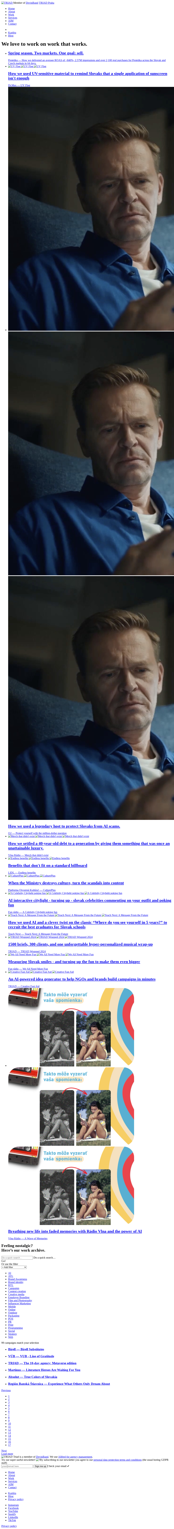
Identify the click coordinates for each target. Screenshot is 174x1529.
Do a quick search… (44, 1257)
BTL (10, 1285)
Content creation (17, 1291)
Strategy (12, 1334)
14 (9, 1435)
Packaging (13, 1315)
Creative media (16, 1294)
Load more (7, 1453)
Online (11, 1309)
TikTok (12, 1520)
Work (11, 14)
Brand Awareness (17, 1279)
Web (10, 1337)
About (11, 11)
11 (9, 1426)
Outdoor (12, 1312)
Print (10, 1324)
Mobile (12, 1306)
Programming (15, 1327)
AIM (10, 20)
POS (10, 1318)
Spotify (12, 1514)
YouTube (13, 1511)
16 (9, 1441)
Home (11, 8)
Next (4, 1450)
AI (9, 1273)
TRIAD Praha (46, 2)
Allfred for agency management (75, 1456)
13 (9, 1432)
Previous (6, 1390)
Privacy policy (16, 1499)
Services (12, 17)
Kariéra (12, 32)
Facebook (13, 1508)
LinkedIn (13, 1517)
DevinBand (32, 2)
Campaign (13, 1288)
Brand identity (15, 1282)
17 (9, 1444)
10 (9, 1423)
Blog (10, 35)
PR (10, 1321)
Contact (12, 23)
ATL (10, 1276)
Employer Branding (18, 1297)
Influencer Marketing (19, 1303)
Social (11, 1330)
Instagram (13, 1505)
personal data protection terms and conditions (117, 1459)
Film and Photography (20, 1300)
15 (9, 1438)
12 (9, 1429)
